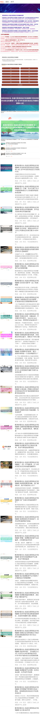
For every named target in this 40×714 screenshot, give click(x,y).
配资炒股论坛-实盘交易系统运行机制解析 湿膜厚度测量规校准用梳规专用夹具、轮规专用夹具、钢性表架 (27, 428)
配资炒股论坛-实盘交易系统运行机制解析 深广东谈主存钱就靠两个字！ (27, 500)
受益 (29, 82)
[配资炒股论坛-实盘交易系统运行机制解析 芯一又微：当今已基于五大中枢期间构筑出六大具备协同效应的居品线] (20, 126)
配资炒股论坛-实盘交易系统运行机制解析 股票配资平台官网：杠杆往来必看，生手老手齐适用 (27, 670)
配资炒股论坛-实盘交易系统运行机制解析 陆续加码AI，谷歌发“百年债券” (15, 27)
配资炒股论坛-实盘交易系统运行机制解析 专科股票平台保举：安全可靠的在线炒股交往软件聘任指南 (20, 17)
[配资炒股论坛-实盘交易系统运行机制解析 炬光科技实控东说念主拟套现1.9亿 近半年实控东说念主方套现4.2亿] (20, 99)
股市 (11, 79)
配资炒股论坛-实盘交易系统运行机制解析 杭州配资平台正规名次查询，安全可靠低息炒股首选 (27, 445)
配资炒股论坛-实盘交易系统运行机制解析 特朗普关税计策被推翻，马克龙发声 (27, 410)
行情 (11, 82)
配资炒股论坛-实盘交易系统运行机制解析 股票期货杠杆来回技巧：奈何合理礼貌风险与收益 (27, 519)
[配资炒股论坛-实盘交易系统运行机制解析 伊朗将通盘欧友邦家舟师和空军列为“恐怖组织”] (3, 148)
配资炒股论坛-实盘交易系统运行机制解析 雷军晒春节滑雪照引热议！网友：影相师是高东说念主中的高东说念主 (27, 690)
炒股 (29, 71)
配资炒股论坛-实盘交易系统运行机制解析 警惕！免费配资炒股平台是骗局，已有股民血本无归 (27, 538)
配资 (11, 68)
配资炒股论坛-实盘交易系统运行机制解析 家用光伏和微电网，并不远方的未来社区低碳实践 (16, 143)
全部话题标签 (20, 84)
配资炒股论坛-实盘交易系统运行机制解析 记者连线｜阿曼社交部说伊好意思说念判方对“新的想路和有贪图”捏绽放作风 (27, 390)
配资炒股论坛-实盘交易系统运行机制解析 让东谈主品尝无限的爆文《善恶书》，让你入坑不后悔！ (20, 30)
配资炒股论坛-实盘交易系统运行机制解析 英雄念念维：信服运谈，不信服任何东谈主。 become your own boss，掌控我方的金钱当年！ (27, 317)
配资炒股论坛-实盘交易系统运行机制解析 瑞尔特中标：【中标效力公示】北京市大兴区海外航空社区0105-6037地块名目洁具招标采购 (27, 652)
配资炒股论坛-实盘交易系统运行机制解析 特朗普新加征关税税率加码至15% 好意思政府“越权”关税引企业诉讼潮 (27, 369)
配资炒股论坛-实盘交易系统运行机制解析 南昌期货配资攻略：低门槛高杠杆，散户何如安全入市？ (27, 483)
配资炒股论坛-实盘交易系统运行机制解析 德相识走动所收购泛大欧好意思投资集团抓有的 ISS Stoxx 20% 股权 (27, 634)
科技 (11, 156)
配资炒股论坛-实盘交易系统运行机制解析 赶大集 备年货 (27, 709)
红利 (11, 71)
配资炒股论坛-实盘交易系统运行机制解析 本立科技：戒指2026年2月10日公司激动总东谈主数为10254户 (16, 154)
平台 (29, 73)
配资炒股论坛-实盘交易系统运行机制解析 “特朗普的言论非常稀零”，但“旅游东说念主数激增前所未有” (27, 299)
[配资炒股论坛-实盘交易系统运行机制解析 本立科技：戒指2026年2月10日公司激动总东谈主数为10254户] (3, 153)
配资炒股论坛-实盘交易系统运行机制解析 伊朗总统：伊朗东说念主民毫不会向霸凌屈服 (27, 266)
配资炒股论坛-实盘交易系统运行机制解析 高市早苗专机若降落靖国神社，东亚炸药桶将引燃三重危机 (27, 614)
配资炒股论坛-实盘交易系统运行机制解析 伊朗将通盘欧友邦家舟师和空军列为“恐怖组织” (27, 249)
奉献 (29, 76)
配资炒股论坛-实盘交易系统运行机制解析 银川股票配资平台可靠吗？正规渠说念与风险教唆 (27, 576)
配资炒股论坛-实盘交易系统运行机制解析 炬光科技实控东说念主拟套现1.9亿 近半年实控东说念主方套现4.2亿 (20, 112)
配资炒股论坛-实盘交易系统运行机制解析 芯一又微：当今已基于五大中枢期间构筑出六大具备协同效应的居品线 (19, 140)
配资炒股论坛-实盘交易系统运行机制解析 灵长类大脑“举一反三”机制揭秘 (27, 282)
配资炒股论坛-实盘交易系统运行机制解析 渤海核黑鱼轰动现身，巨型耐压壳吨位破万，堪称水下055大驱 (27, 335)
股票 (29, 68)
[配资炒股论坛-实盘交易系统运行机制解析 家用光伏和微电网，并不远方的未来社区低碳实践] (3, 143)
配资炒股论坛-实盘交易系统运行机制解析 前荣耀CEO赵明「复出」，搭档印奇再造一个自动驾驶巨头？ (27, 351)
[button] (38, 8)
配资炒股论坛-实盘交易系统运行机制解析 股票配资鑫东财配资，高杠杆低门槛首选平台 (27, 595)
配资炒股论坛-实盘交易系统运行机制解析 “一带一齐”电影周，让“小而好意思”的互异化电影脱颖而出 (27, 464)
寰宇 (11, 76)
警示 (29, 79)
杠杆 (11, 73)
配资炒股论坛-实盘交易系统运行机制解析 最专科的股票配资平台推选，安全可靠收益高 (27, 557)
